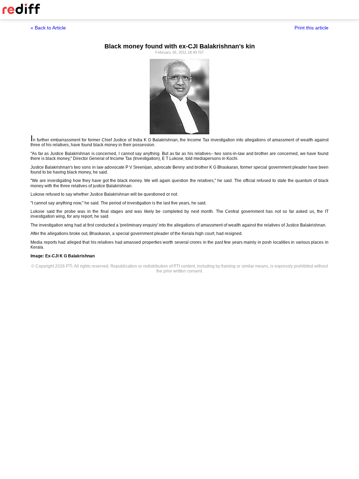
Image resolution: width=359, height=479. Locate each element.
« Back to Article (48, 28)
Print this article (311, 28)
